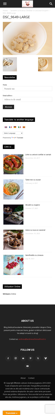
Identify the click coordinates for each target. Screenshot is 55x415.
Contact (31, 378)
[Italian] (19, 127)
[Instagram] (15, 358)
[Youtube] (27, 366)
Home (5, 10)
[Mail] (23, 358)
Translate (20, 138)
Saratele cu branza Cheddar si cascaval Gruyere (29, 10)
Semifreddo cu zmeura (34, 255)
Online (9, 294)
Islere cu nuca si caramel (35, 230)
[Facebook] (8, 358)
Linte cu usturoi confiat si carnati (38, 155)
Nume (5, 85)
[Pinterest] (30, 358)
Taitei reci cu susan (33, 180)
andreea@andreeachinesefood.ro (32, 339)
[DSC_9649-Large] (27, 54)
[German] (15, 127)
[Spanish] (24, 127)
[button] (4, 4)
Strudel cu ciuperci (32, 205)
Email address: (8, 95)
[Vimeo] (45, 358)
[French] (10, 127)
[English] (6, 127)
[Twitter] (38, 358)
